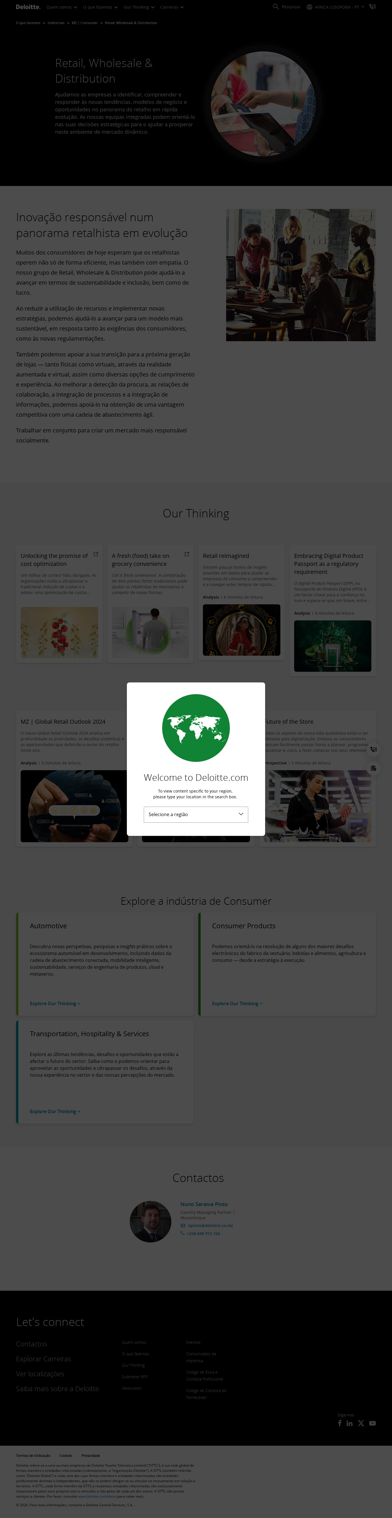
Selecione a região (168, 814)
